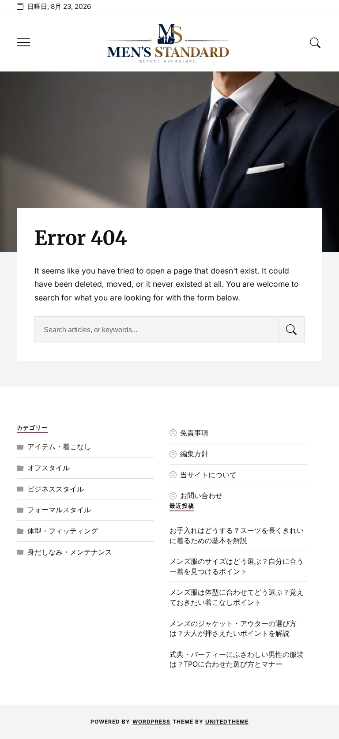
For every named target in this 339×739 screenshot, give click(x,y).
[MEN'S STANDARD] (169, 43)
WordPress (151, 721)
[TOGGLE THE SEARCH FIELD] (315, 42)
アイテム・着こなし (59, 446)
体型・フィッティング (62, 530)
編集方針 (194, 453)
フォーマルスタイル (59, 509)
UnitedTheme (227, 721)
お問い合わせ (201, 495)
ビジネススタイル (55, 488)
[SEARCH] (291, 329)
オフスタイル (48, 467)
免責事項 (194, 432)
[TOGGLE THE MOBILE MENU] (23, 42)
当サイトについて (208, 474)
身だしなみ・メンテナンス (69, 552)
